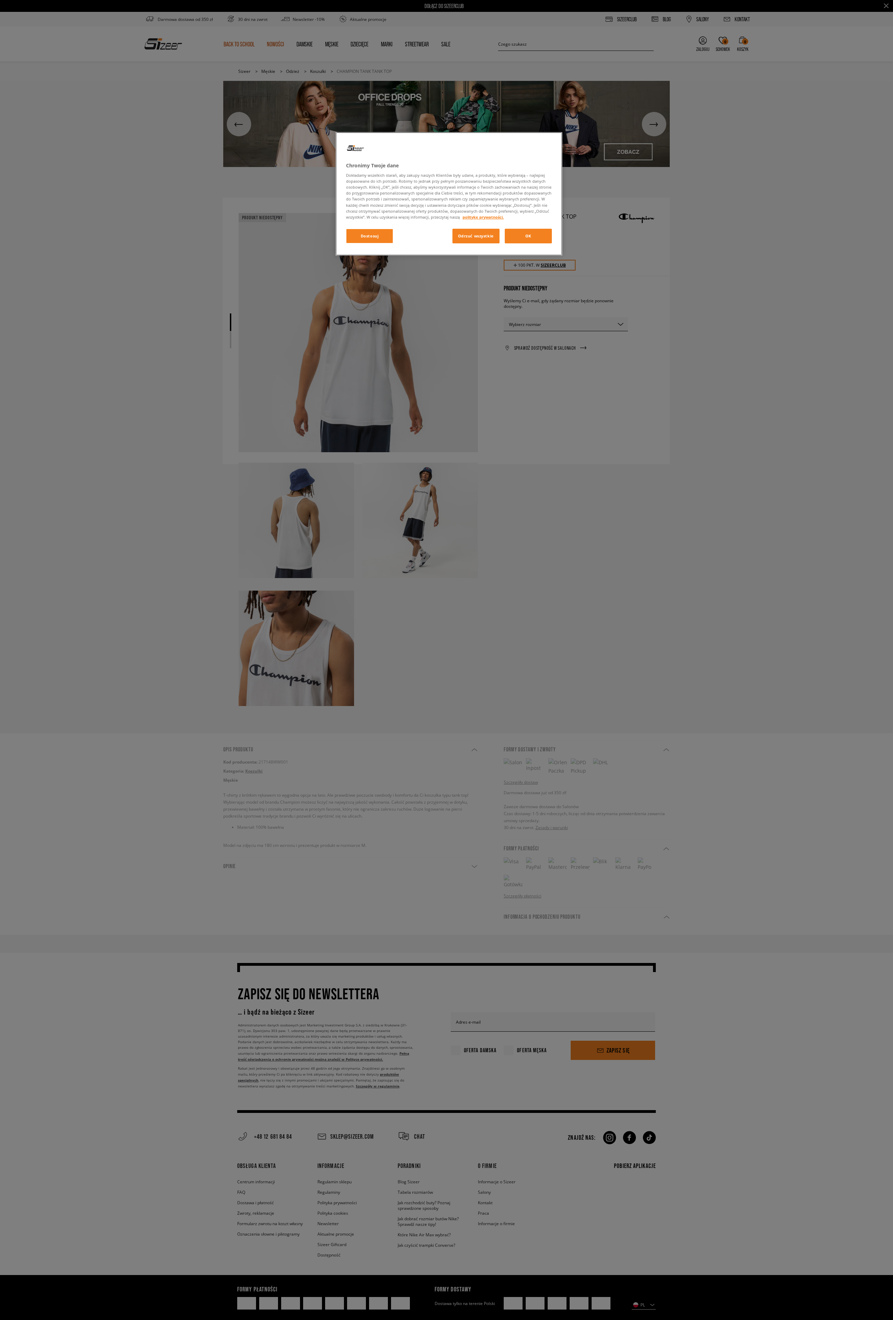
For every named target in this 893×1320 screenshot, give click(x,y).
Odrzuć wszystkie (476, 235)
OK (528, 235)
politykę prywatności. (483, 217)
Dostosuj (370, 235)
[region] (449, 194)
